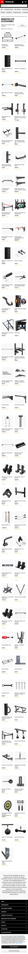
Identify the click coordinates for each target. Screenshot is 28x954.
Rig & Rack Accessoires (19, 16)
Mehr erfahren (19, 943)
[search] (14, 5)
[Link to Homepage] (9, 2)
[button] (2, 5)
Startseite (3, 16)
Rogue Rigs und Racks (10, 16)
